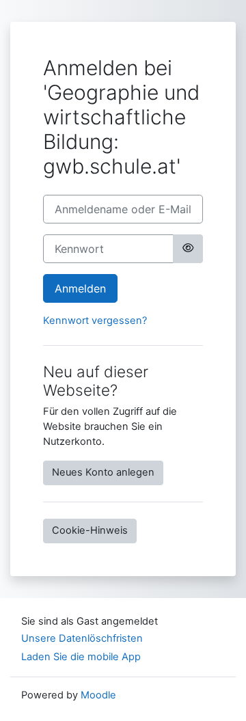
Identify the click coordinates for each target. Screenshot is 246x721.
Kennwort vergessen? (95, 320)
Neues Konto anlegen (103, 472)
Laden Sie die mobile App (81, 657)
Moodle (98, 695)
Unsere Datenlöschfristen (82, 638)
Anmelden (80, 288)
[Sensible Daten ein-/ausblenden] (188, 248)
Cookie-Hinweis (90, 530)
